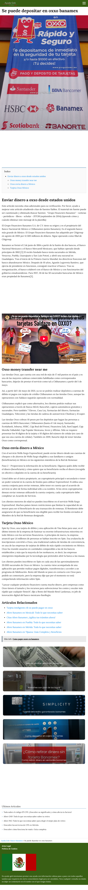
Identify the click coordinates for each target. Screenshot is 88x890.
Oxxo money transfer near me (23, 180)
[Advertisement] (44, 149)
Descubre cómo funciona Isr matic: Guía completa (25, 829)
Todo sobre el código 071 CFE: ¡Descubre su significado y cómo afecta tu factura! (38, 812)
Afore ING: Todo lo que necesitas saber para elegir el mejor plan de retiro (34, 821)
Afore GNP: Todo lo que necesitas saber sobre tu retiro (27, 816)
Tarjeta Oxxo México (19, 188)
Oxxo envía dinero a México (22, 184)
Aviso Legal (6, 846)
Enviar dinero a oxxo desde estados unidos (27, 176)
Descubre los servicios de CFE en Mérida (21, 825)
